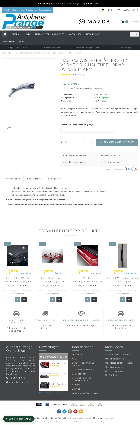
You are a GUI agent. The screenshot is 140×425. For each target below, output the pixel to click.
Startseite (6, 53)
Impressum (77, 355)
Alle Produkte (111, 375)
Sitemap (76, 389)
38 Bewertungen (60, 272)
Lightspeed (86, 418)
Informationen (13, 179)
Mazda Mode (75, 34)
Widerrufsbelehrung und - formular (84, 364)
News (22, 41)
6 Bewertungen (131, 272)
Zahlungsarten (79, 374)
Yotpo (103, 422)
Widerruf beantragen (115, 371)
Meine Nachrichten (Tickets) (119, 363)
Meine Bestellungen (114, 359)
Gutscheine (8, 41)
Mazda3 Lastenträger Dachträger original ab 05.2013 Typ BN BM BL (52, 281)
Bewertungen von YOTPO (50, 392)
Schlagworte (54, 179)
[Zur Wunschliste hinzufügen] (61, 142)
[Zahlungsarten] (38, 405)
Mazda (15, 34)
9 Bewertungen (26, 272)
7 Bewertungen (96, 272)
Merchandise (93, 34)
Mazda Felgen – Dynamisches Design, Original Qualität (69, 3)
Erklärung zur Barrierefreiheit (86, 393)
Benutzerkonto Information (118, 355)
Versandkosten (96, 88)
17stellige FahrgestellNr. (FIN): (77, 125)
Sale (28, 34)
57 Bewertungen (79, 74)
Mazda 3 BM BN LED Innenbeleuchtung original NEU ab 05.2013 (17, 281)
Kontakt (76, 385)
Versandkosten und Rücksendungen (81, 379)
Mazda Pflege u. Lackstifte (49, 34)
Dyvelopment (108, 418)
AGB (74, 359)
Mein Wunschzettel (114, 367)
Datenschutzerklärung (83, 370)
